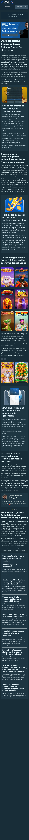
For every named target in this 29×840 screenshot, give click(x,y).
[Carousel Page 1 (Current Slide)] (12, 509)
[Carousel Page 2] (14, 509)
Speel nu (10, 35)
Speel (7, 277)
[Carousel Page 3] (16, 509)
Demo (7, 281)
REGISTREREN (21, 7)
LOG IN (7, 7)
